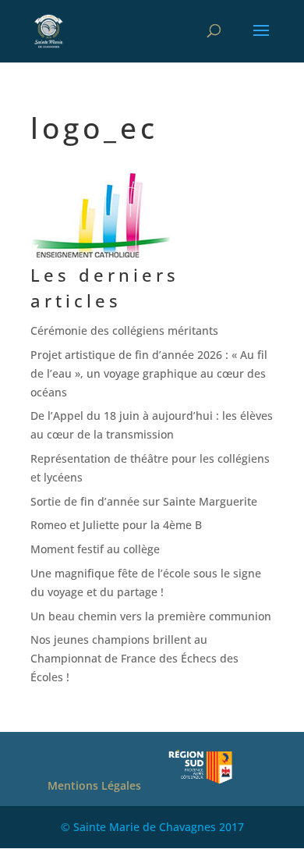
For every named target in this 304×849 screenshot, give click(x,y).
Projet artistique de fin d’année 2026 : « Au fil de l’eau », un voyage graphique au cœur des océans (148, 373)
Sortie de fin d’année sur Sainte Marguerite (143, 501)
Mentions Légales (94, 785)
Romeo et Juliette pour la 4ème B (116, 524)
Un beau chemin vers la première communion (150, 616)
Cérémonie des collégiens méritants (124, 330)
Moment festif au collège (95, 549)
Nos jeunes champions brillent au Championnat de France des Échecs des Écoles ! (134, 658)
